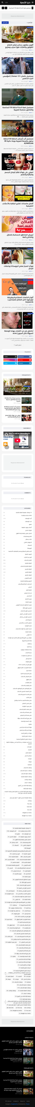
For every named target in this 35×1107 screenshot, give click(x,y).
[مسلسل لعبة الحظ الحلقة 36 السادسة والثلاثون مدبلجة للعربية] (27, 400)
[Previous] (6, 8)
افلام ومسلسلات (17, 536)
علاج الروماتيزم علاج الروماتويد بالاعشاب (17, 688)
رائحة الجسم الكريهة (17, 641)
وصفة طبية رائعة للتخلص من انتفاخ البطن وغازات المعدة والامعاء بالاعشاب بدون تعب (18, 793)
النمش (17, 587)
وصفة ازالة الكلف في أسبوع (17, 785)
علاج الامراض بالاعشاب (17, 676)
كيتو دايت (17, 747)
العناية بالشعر (17, 572)
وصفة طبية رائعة (17, 788)
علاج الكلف (17, 697)
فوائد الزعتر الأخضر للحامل (17, 730)
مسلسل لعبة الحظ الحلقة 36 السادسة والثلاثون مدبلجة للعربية (17, 108)
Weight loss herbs (17, 813)
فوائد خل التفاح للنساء (17, 733)
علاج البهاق (17, 679)
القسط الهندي (17, 578)
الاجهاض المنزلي (17, 542)
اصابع (17, 524)
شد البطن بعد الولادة (17, 656)
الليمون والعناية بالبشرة (17, 581)
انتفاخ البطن (17, 590)
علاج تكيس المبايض (17, 703)
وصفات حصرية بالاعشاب (17, 771)
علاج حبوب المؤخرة (17, 706)
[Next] (3, 8)
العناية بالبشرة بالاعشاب (17, 566)
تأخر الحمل (17, 596)
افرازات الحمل (17, 530)
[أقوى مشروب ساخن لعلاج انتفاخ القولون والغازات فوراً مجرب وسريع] (28, 1043)
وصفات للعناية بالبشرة (17, 777)
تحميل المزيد (18, 345)
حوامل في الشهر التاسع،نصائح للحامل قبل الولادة (17, 638)
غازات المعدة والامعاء (17, 721)
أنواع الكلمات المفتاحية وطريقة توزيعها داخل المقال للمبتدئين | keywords (20, 299)
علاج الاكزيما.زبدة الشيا (17, 673)
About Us (22, 1101)
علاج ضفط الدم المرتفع (17, 715)
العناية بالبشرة (17, 563)
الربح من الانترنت (17, 557)
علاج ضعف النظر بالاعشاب (17, 709)
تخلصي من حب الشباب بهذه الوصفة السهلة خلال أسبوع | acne (18, 332)
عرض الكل (5, 23)
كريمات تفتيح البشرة (17, 736)
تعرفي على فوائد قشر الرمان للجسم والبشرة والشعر (19, 173)
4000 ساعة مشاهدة (17, 515)
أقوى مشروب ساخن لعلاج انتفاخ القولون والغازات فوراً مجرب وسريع (19, 46)
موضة (17, 762)
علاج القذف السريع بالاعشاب (17, 694)
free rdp (17, 804)
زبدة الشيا (17, 647)
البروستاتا (17, 548)
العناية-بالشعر (17, 575)
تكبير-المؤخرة (17, 626)
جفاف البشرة (17, 632)
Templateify (14, 1104)
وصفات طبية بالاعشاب (17, 774)
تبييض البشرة (17, 602)
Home (28, 1101)
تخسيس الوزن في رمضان (17, 617)
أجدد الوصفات (17, 518)
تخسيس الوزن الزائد (17, 608)
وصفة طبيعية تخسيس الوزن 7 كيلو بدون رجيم (17, 798)
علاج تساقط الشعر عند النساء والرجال (17, 700)
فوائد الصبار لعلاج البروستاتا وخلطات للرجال (18, 267)
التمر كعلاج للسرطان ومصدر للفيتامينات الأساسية (17, 551)
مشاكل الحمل (17, 756)
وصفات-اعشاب (17, 782)
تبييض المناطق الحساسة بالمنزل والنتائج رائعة (20, 236)
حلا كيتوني (17, 635)
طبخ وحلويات (17, 662)
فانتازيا (17, 724)
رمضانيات (17, 644)
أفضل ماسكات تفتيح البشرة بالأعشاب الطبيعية (17, 204)
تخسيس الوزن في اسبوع (17, 614)
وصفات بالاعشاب (17, 768)
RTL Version (8, 1101)
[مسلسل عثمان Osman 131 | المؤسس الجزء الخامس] (28, 1052)
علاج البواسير (17, 682)
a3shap (17, 801)
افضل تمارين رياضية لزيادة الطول (17, 533)
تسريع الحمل (17, 620)
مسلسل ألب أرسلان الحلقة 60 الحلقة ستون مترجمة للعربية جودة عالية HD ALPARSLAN (19, 8)
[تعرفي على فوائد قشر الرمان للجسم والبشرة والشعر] (27, 418)
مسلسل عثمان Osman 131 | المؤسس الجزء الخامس (18, 77)
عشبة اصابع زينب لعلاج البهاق (17, 668)
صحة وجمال (17, 659)
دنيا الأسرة (25, 2)
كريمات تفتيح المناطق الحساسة (17, 739)
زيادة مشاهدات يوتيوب (17, 650)
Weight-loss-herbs (17, 816)
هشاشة (17, 765)
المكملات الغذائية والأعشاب (17, 584)
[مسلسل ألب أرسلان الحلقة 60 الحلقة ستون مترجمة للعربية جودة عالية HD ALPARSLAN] (27, 409)
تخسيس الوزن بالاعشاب (17, 611)
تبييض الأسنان (17, 599)
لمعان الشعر (17, 753)
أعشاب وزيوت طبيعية (17, 527)
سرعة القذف (17, 653)
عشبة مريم (17, 670)
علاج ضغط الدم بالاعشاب (17, 712)
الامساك (17, 545)
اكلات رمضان (17, 539)
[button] (32, 2)
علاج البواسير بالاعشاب (17, 685)
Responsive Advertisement (17, 16)
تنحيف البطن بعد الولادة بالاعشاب (17, 629)
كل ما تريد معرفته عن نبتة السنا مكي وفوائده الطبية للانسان (18, 743)
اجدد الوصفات (17, 521)
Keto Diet (17, 807)
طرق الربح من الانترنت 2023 (17, 664)
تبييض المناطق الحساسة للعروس (17, 605)
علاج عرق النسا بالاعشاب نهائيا (17, 718)
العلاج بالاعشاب (17, 560)
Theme (28, 1104)
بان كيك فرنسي (17, 593)
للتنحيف (17, 750)
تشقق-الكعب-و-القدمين (17, 623)
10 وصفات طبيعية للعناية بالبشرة (17, 513)
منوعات (17, 759)
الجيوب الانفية (17, 554)
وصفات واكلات (17, 779)
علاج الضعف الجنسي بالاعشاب (17, 691)
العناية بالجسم (17, 569)
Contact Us (16, 1101)
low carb (17, 810)
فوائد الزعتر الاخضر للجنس (17, 727)
